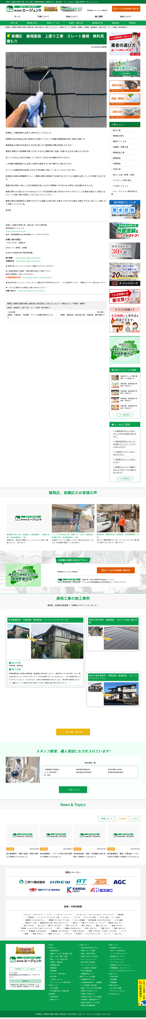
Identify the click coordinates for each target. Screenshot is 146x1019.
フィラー (49, 914)
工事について (84, 945)
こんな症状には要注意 (89, 968)
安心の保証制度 (86, 971)
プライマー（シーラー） (64, 914)
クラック (27, 914)
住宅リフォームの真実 (87, 977)
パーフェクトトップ (117, 959)
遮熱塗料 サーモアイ (118, 956)
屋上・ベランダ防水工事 (58, 959)
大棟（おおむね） (79, 931)
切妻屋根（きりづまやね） (60, 931)
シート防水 (116, 917)
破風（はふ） (106, 928)
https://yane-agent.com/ (16, 231)
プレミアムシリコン (117, 962)
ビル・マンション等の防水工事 (124, 192)
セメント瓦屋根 (79, 920)
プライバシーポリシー (118, 991)
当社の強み (114, 977)
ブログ (136, 818)
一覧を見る (126, 415)
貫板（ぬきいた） (120, 928)
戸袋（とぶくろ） (72, 925)
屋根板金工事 (97, 23)
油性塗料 (121, 914)
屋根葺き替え (32, 23)
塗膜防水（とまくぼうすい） (35, 920)
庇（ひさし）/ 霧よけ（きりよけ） (50, 925)
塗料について (113, 945)
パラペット (68, 934)
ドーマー (124, 931)
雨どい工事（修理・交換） (124, 174)
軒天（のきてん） (91, 928)
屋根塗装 (115, 23)
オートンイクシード (88, 965)
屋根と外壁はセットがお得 (90, 1003)
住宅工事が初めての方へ (89, 948)
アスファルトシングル (92, 934)
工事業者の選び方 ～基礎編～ (92, 982)
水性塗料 (31, 917)
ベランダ (77, 917)
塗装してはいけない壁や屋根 (91, 988)
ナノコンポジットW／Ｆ (119, 954)
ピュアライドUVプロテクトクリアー (123, 971)
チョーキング (38, 914)
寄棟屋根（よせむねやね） (38, 931)
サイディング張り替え (122, 180)
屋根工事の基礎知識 (88, 1005)
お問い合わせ (113, 985)
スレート (107, 934)
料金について (53, 985)
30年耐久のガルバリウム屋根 (91, 997)
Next (142, 841)
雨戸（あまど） (87, 925)
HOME (51, 945)
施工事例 (52, 994)
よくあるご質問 (116, 988)
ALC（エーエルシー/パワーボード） (101, 914)
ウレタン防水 (104, 917)
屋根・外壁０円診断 (88, 954)
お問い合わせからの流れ (89, 956)
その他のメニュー (115, 994)
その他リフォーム (120, 185)
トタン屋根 (119, 920)
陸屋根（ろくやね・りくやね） (59, 920)
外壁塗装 (132, 23)
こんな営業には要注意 (89, 985)
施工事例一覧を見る (74, 732)
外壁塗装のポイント (88, 979)
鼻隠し (27, 934)
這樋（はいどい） (118, 925)
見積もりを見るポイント (89, 991)
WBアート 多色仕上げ (118, 951)
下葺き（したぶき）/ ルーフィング (93, 923)
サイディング (81, 914)
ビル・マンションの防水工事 (60, 982)
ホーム (17, 16)
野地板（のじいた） (115, 923)
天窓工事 (117, 169)
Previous (4, 841)
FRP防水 (79, 934)
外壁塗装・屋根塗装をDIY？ (90, 1000)
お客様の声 (54, 997)
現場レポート (107, 818)
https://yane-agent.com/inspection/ (37, 277)
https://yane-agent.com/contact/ (30, 291)
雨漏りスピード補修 (88, 951)
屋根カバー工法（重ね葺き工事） (62, 954)
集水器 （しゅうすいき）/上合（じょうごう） (37, 928)
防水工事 (14, 23)
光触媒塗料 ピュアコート (120, 968)
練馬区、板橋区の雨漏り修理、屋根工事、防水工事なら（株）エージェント (64, 1014)
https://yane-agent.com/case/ (28, 258)
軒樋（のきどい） (39, 934)
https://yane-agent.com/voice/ (28, 261)
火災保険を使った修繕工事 (59, 991)
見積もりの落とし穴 (88, 994)
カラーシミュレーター (89, 959)
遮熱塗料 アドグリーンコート (121, 965)
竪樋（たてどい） (55, 934)
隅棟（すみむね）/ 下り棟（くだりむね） (103, 931)
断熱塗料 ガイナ (116, 948)
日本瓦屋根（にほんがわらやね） (99, 920)
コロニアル (117, 934)
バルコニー (66, 917)
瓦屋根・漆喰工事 (76, 23)
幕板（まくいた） (102, 925)
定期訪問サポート (87, 974)
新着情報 (123, 818)
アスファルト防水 (90, 917)
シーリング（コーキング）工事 (48, 917)
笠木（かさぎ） (29, 925)
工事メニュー (53, 948)
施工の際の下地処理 (88, 962)
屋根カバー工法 (53, 23)
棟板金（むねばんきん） (73, 928)
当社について (74, 789)
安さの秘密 (54, 988)
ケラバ (23, 931)
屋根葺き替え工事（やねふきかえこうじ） (54, 923)
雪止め (75, 923)
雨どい (59, 928)
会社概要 (114, 979)
